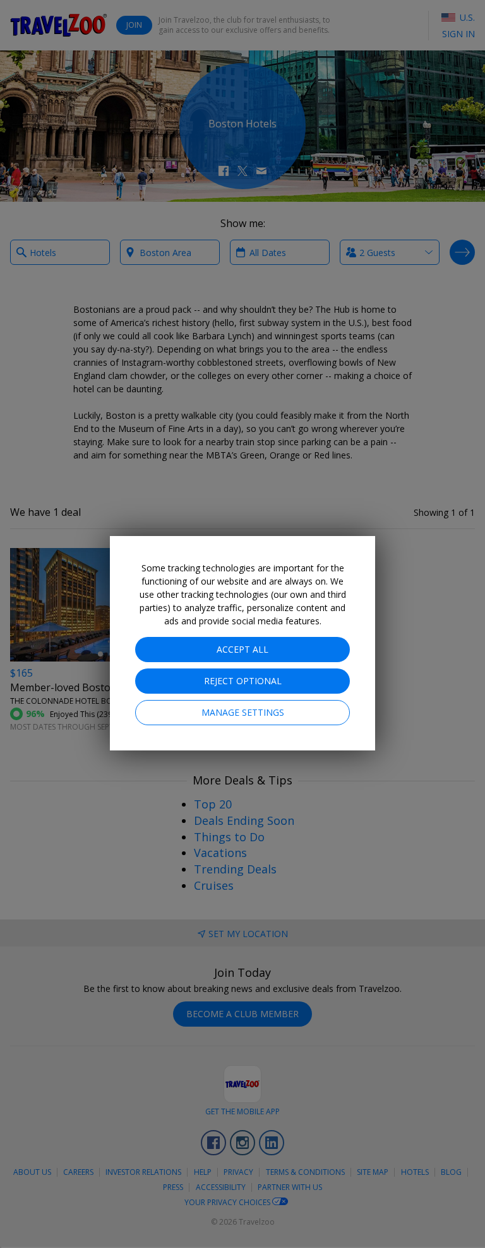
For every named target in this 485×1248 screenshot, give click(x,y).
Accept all (242, 649)
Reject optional (243, 681)
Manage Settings (242, 712)
